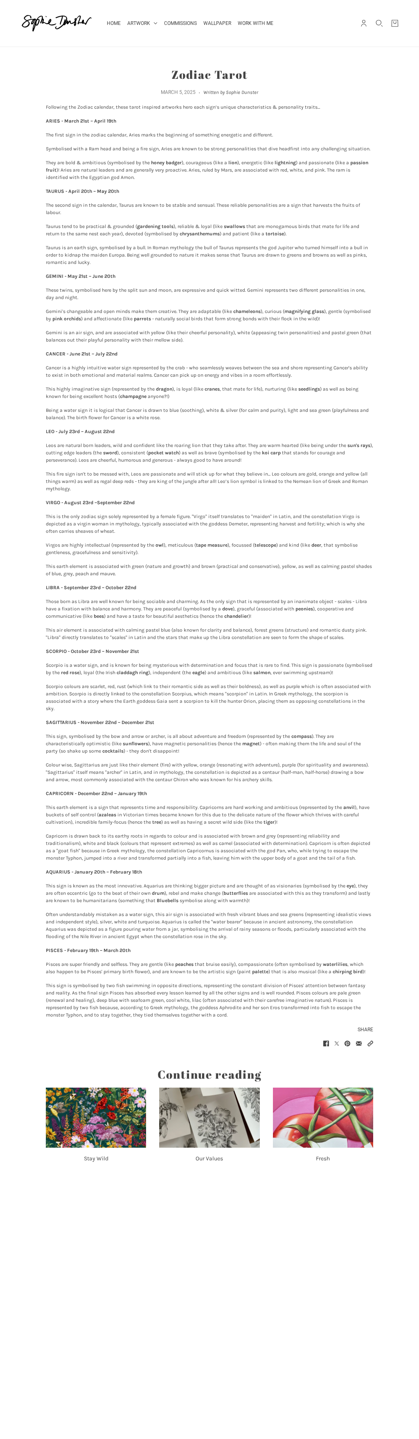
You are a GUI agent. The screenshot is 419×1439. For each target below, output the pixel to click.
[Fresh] (323, 1118)
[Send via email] (358, 1043)
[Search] (379, 23)
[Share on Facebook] (326, 1043)
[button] (370, 1043)
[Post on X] (336, 1043)
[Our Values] (209, 1118)
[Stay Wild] (96, 1118)
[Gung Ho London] (57, 23)
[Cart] (394, 23)
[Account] (363, 23)
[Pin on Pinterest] (347, 1043)
